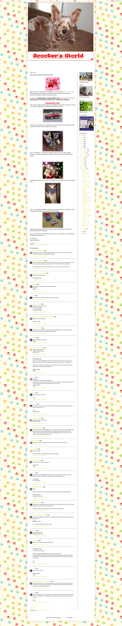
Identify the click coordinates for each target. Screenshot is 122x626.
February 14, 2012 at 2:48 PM (39, 388)
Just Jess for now (37, 328)
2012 (82, 147)
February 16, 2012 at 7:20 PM (39, 588)
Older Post (73, 608)
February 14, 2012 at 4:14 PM (39, 423)
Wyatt (34, 592)
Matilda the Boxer (37, 502)
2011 (82, 231)
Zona (34, 472)
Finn (34, 295)
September (84, 154)
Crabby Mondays (86, 217)
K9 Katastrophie (37, 460)
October (84, 153)
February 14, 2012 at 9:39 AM (39, 312)
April (83, 164)
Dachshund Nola (37, 418)
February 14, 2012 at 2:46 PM (39, 372)
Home (53, 608)
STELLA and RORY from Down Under (42, 581)
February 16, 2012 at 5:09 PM (39, 576)
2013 (82, 145)
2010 (82, 233)
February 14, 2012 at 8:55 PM (39, 468)
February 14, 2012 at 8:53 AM (39, 279)
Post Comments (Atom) (41, 610)
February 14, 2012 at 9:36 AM (39, 299)
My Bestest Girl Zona (86, 210)
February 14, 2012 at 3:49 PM (39, 399)
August (84, 156)
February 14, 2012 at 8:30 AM (39, 268)
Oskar (34, 568)
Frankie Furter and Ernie (38, 260)
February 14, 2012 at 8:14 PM (39, 455)
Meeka (34, 530)
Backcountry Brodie (37, 427)
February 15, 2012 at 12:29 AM (40, 535)
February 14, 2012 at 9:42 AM (39, 323)
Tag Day (84, 219)
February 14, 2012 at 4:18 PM (39, 436)
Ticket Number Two (86, 202)
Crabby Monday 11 (86, 173)
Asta (34, 377)
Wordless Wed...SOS (87, 182)
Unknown (35, 449)
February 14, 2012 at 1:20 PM (39, 343)
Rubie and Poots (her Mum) (39, 273)
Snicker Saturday (86, 221)
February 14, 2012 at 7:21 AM (39, 256)
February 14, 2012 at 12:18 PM (40, 333)
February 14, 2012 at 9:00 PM (39, 482)
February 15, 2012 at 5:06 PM (39, 564)
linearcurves (63, 617)
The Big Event (85, 212)
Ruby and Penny (37, 304)
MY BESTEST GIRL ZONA (67, 98)
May (83, 162)
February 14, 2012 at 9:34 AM (39, 291)
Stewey (34, 337)
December (84, 149)
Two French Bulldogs (38, 347)
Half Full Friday (85, 180)
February (84, 168)
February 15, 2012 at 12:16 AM (40, 526)
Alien (34, 392)
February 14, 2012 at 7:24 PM (39, 444)
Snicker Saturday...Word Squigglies (86, 192)
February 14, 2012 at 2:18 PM (39, 354)
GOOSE (34, 284)
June (83, 160)
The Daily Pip (36, 440)
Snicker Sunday (85, 208)
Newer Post (32, 608)
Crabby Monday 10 (86, 186)
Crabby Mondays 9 (86, 200)
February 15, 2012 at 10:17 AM (40, 544)
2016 (82, 139)
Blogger (74, 617)
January (84, 228)
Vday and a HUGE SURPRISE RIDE (41, 244)
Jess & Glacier (68, 91)
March (83, 166)
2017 (82, 137)
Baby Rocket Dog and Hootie (40, 515)
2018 (82, 135)
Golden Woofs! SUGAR (38, 250)
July (83, 158)
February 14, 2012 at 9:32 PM (39, 510)
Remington (35, 540)
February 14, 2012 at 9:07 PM (39, 497)
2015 (82, 141)
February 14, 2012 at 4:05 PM (39, 413)
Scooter (35, 404)
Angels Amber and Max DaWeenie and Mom (43, 316)
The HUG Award (85, 184)
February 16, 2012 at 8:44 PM (39, 602)
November (84, 151)
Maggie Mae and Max (38, 487)
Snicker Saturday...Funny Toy (86, 177)
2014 (82, 143)
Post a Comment (35, 605)
